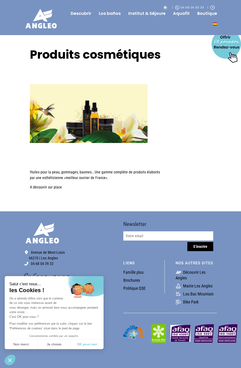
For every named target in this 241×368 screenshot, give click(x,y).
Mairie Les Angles (197, 285)
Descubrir (81, 13)
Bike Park (190, 301)
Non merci (21, 344)
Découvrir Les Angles (190, 275)
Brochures (131, 280)
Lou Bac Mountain (198, 293)
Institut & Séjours (146, 13)
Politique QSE (134, 288)
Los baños (110, 13)
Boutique (207, 13)
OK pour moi (87, 344)
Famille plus (133, 272)
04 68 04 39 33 (192, 7)
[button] (10, 360)
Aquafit (181, 13)
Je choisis (54, 344)
